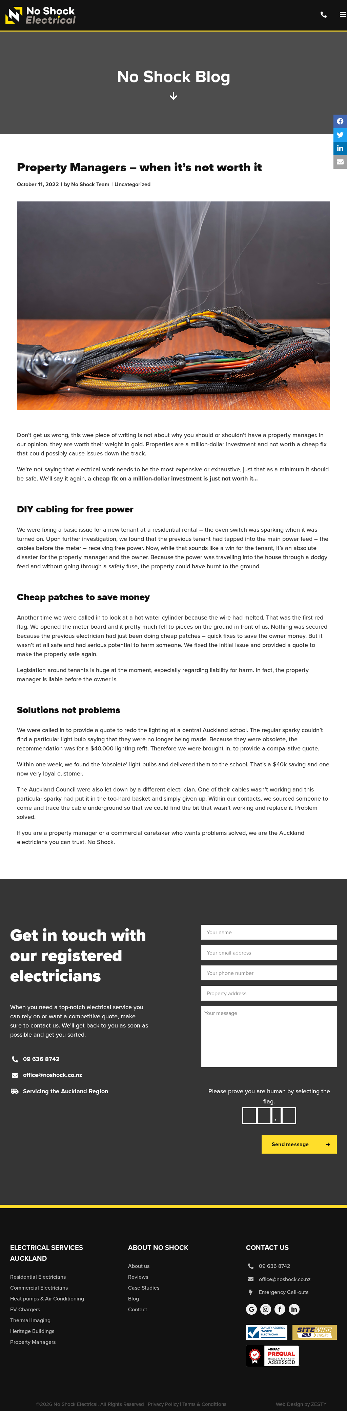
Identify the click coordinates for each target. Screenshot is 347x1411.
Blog (133, 1298)
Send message (290, 1144)
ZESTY (318, 1404)
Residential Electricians (38, 1277)
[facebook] (279, 1309)
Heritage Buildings (32, 1331)
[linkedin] (294, 1309)
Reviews (138, 1277)
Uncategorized (132, 184)
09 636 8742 (41, 1059)
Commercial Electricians (39, 1288)
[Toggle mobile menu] (343, 14)
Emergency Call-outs (283, 1292)
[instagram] (265, 1309)
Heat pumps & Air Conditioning (47, 1298)
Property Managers (33, 1342)
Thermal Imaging (30, 1320)
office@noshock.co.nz (52, 1075)
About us (138, 1266)
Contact (137, 1309)
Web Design (289, 1404)
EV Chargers (25, 1309)
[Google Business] (251, 1309)
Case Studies (143, 1288)
